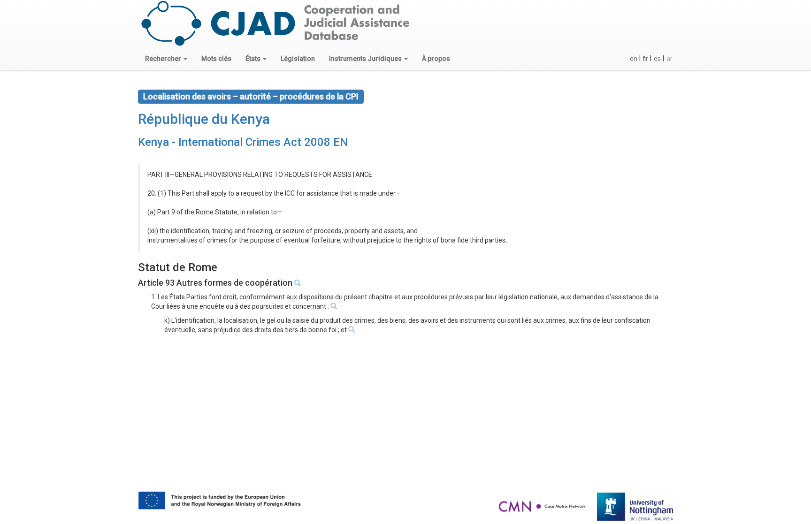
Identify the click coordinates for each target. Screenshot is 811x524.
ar (669, 58)
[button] (166, 58)
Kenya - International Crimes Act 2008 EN (243, 142)
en (633, 58)
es (657, 58)
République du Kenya (204, 119)
